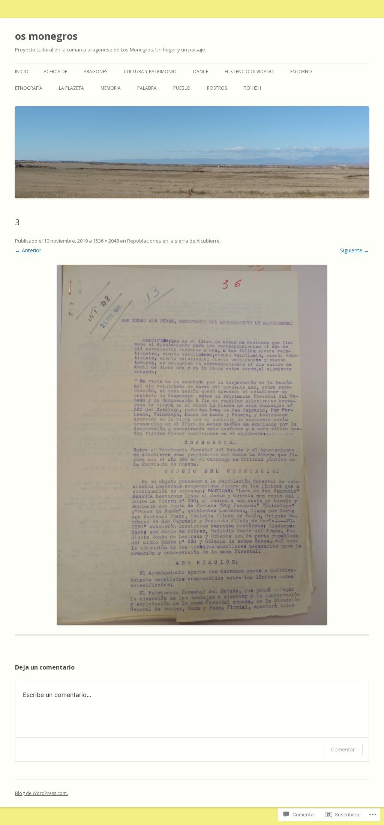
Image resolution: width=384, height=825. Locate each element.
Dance (200, 71)
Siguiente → (354, 250)
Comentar (343, 749)
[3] (192, 445)
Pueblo (181, 88)
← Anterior (28, 250)
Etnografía (28, 88)
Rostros (217, 88)
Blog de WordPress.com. (41, 793)
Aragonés (95, 71)
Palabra (147, 88)
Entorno (301, 71)
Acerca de (55, 71)
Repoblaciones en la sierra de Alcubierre (173, 240)
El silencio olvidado (249, 71)
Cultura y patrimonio (150, 71)
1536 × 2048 (106, 240)
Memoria (110, 88)
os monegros (46, 36)
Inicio (21, 71)
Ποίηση (252, 88)
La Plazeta (71, 88)
